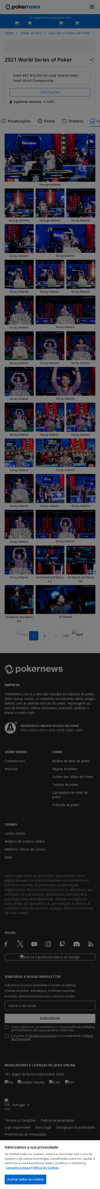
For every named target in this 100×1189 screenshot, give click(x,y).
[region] (50, 1164)
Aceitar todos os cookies (25, 1179)
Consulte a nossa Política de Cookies (32, 1168)
